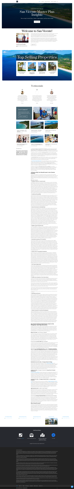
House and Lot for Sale (51, 416)
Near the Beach (10, 416)
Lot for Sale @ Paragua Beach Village (52, 72)
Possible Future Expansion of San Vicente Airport (40, 277)
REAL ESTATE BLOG (47, 1)
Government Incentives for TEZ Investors (39, 239)
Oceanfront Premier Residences (35, 372)
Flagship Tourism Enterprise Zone (37, 225)
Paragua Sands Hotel (51, 381)
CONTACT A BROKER (53, 1)
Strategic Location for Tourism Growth (38, 181)
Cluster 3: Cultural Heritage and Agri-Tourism (50, 131)
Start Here (37, 21)
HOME (39, 1)
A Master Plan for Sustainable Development (39, 251)
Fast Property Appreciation (36, 264)
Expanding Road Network (36, 293)
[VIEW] (22, 438)
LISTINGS (42, 1)
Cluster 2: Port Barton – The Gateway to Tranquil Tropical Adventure (22, 131)
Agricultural (34, 416)
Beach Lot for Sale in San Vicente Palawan (21, 72)
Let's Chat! (53, 438)
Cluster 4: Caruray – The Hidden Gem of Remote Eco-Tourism (36, 131)
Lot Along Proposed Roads (65, 416)
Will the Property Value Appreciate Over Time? (51, 144)
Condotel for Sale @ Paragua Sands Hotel (42, 72)
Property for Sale (24, 416)
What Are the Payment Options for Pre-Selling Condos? (22, 144)
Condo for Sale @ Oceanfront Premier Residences (32, 73)
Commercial (20, 416)
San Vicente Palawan (34, 132)
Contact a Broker (22, 116)
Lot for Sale (6, 416)
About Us (33, 44)
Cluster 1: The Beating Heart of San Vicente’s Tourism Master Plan (37, 144)
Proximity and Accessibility (36, 194)
